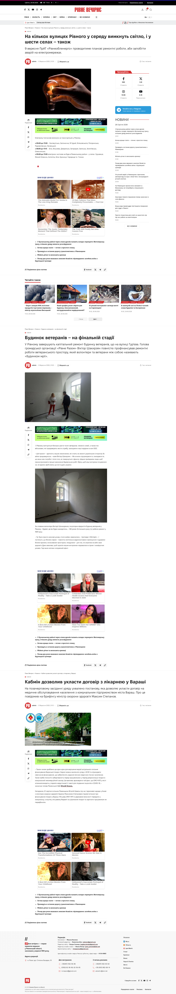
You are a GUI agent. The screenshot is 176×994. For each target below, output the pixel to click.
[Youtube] (140, 94)
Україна (42, 302)
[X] (28, 9)
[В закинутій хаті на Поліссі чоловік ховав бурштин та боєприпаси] (136, 294)
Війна (27, 302)
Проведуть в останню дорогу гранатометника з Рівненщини (61, 251)
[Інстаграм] (37, 9)
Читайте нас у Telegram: (132, 109)
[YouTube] (33, 9)
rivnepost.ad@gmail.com (80, 949)
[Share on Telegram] (28, 142)
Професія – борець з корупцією (48, 22)
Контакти (150, 2)
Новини (29, 31)
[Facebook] (123, 82)
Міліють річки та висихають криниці (51, 255)
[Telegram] (41, 9)
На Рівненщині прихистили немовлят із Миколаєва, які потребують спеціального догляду (129, 188)
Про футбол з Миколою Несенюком (141, 22)
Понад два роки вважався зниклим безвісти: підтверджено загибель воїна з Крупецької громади (130, 165)
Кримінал (125, 302)
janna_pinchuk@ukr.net (92, 946)
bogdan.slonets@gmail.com (89, 944)
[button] (142, 10)
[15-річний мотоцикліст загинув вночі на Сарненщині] (104, 294)
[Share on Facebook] (28, 127)
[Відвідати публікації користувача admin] (28, 62)
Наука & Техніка (63, 302)
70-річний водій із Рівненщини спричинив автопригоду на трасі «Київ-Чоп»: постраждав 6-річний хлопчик (132, 177)
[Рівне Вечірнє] (27, 980)
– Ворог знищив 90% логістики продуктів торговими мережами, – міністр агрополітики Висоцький (38, 308)
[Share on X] (28, 132)
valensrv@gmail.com (89, 942)
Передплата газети (136, 2)
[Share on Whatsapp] (28, 137)
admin (34, 61)
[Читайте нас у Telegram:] (119, 110)
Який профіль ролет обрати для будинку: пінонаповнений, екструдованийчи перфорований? (70, 308)
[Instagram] (123, 94)
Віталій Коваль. (67, 786)
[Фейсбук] (25, 9)
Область (100, 302)
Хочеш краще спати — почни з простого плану (56, 248)
